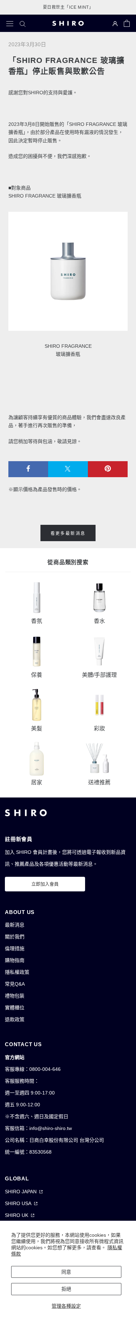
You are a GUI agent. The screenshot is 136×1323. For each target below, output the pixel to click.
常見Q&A (15, 984)
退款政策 (14, 1019)
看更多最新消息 (68, 533)
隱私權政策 (17, 972)
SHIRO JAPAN (21, 1191)
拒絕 (66, 1289)
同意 (66, 1272)
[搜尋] (23, 23)
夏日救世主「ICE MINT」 (68, 7)
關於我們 (14, 936)
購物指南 (14, 960)
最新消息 (14, 925)
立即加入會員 (45, 884)
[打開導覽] (9, 23)
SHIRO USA (18, 1203)
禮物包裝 (14, 996)
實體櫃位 (14, 1007)
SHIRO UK (16, 1215)
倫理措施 (14, 948)
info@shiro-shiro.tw (50, 1128)
